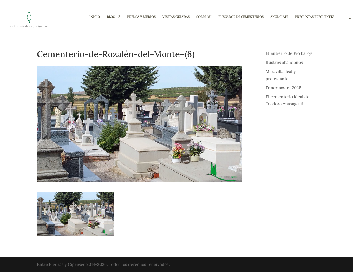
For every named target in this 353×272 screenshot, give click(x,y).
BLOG (111, 17)
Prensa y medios (141, 17)
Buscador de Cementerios (241, 17)
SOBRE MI (204, 17)
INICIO (94, 17)
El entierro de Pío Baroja (289, 53)
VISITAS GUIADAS (176, 17)
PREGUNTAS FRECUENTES (314, 17)
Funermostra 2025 (283, 87)
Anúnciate (279, 17)
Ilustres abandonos (284, 62)
